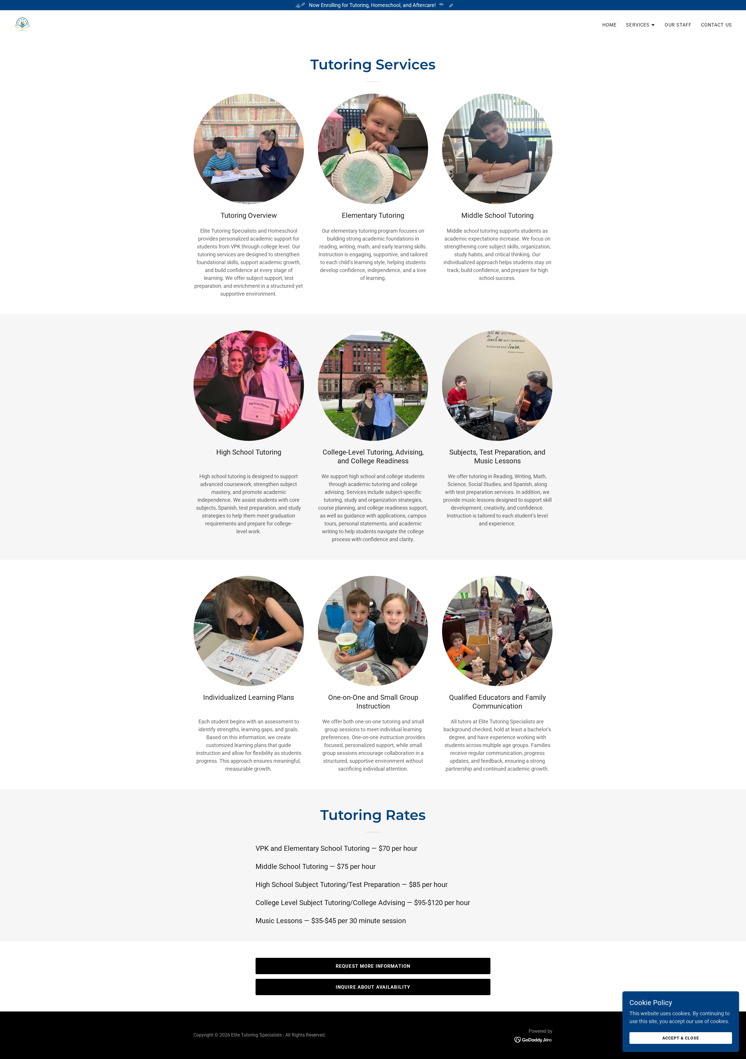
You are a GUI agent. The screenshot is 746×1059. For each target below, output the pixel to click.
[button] (640, 25)
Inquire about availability (373, 987)
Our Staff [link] (678, 25)
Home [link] (609, 25)
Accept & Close (680, 1038)
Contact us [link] (716, 25)
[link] (22, 24)
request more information (373, 966)
